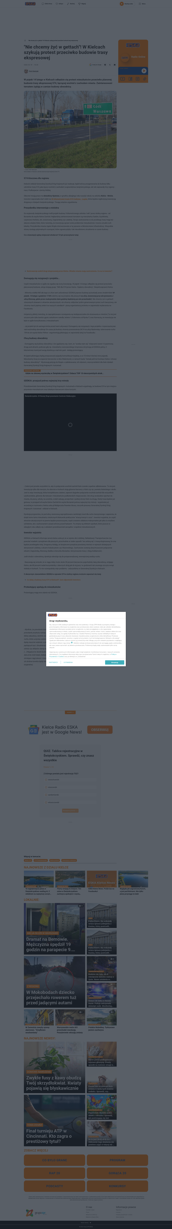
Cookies (61, 656)
